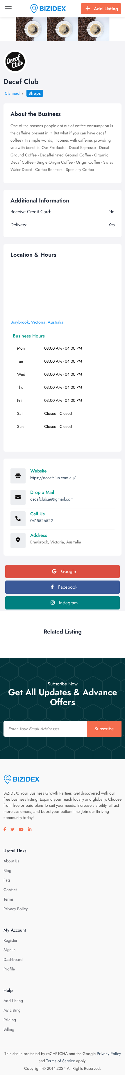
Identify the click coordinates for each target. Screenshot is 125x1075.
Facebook (67, 587)
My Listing (12, 1010)
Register (10, 940)
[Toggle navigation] (8, 8)
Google (68, 571)
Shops (34, 93)
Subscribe (104, 728)
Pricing (9, 1020)
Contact (10, 890)
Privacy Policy (15, 909)
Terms (8, 899)
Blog (7, 870)
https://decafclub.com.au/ (53, 478)
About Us (11, 861)
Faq (6, 880)
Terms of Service (60, 1061)
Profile (9, 969)
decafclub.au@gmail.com (52, 499)
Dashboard (13, 959)
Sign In (9, 950)
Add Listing (106, 9)
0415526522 (41, 520)
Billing (8, 1029)
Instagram (68, 602)
